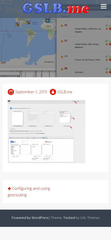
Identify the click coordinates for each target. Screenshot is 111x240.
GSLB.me (64, 91)
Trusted (69, 218)
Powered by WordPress (30, 218)
